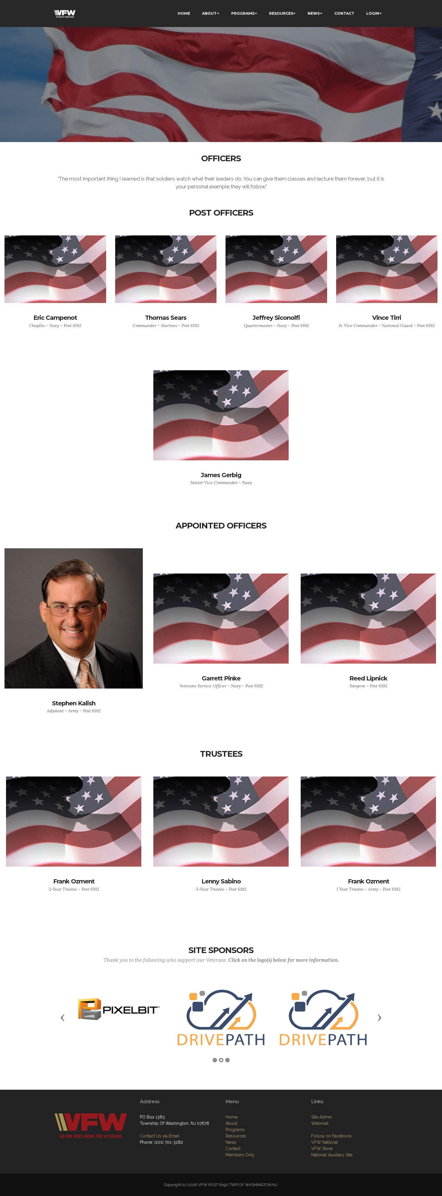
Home (232, 1117)
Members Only (240, 1154)
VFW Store (322, 1148)
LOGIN (372, 13)
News (231, 1142)
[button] (62, 1017)
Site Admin (321, 1117)
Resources (236, 1136)
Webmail (320, 1123)
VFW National (324, 1142)
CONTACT (344, 13)
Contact (233, 1148)
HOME (184, 13)
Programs (235, 1129)
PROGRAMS (242, 13)
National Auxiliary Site (331, 1154)
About (231, 1123)
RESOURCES (281, 13)
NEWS (314, 13)
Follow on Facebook (331, 1136)
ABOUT (209, 13)
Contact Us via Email (159, 1136)
